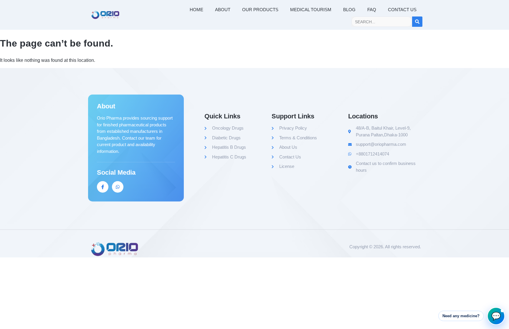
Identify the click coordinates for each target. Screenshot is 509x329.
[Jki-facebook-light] (102, 187)
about (222, 9)
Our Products (260, 9)
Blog (349, 9)
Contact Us (402, 9)
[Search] (417, 21)
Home (196, 9)
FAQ (371, 9)
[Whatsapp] (117, 187)
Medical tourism (310, 9)
